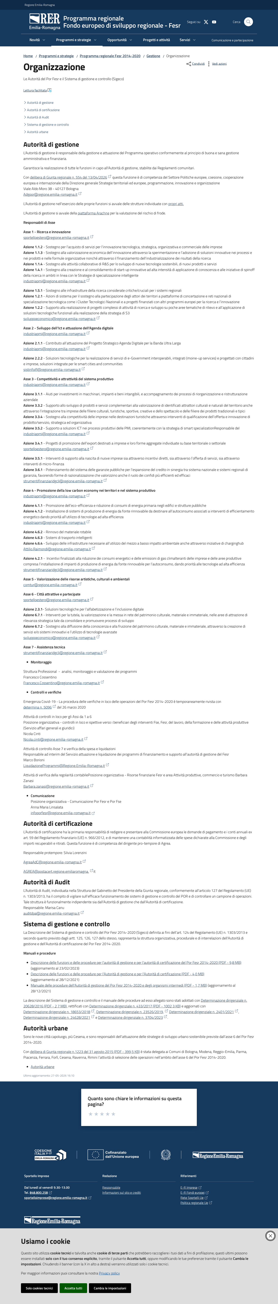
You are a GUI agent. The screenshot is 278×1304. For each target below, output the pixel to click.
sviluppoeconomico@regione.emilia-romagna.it (59, 318)
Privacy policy (109, 1273)
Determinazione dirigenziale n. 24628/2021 (56, 1017)
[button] (248, 22)
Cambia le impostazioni (110, 1288)
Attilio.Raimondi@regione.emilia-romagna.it (57, 549)
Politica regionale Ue (194, 1202)
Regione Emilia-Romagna (40, 5)
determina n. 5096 (37, 707)
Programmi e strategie (56, 56)
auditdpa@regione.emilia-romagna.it (51, 913)
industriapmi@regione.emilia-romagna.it (54, 281)
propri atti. (176, 203)
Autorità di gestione (40, 102)
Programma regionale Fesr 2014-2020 (110, 56)
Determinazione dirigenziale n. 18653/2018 (56, 1012)
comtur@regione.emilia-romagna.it (50, 585)
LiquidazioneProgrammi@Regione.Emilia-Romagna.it (64, 765)
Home (28, 56)
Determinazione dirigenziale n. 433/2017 (135, 1006)
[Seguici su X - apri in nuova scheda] (204, 21)
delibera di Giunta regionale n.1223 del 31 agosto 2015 (85, 1051)
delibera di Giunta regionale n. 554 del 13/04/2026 (68, 177)
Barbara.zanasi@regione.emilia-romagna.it (56, 786)
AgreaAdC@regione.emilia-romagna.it (52, 862)
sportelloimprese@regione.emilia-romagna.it (55, 1197)
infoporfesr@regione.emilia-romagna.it (61, 813)
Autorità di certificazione (43, 109)
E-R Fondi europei (193, 1192)
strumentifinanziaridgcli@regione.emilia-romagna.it (63, 481)
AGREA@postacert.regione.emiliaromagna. (56, 871)
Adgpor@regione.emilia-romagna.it (50, 194)
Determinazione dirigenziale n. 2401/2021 (201, 1012)
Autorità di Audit (38, 117)
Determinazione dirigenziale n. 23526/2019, (130, 1012)
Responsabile (111, 1187)
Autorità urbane (37, 131)
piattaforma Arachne (93, 213)
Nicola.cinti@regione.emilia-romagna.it (53, 739)
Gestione (153, 56)
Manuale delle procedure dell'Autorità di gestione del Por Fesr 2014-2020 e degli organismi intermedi (119, 985)
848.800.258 (39, 1192)
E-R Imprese (189, 1187)
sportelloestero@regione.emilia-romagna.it (56, 237)
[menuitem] (230, 40)
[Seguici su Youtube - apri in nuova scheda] (212, 21)
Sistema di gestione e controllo (48, 124)
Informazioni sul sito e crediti (121, 1192)
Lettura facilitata (35, 90)
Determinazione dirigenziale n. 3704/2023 (130, 1017)
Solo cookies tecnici (39, 1288)
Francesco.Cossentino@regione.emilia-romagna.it (61, 683)
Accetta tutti (73, 1288)
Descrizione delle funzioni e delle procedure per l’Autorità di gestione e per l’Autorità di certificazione (117, 974)
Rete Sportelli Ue (192, 1197)
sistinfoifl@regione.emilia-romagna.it (52, 369)
